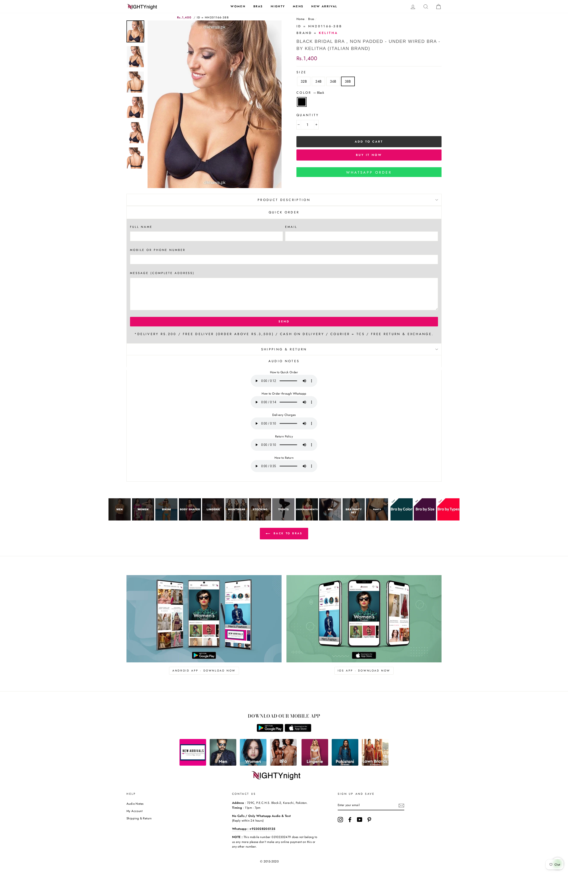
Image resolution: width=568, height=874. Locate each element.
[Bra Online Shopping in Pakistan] (330, 519)
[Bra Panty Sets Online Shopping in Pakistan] (354, 519)
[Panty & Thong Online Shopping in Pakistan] (377, 519)
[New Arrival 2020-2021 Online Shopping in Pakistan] (192, 764)
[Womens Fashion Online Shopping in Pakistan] (253, 764)
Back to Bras (287, 533)
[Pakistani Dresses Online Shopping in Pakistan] (345, 764)
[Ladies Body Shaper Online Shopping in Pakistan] (190, 519)
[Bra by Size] (425, 519)
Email (291, 227)
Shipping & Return (284, 349)
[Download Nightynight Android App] (270, 730)
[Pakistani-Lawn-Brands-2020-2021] (375, 764)
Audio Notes (134, 803)
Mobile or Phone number (157, 250)
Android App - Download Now (204, 671)
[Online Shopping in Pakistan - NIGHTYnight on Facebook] (350, 819)
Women (238, 6)
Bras (258, 6)
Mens (298, 6)
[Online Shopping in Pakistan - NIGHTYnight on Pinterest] (369, 819)
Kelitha (328, 33)
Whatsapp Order (369, 172)
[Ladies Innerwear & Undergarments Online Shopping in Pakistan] (307, 519)
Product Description (284, 200)
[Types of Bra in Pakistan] (283, 764)
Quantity (307, 115)
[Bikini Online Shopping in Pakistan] (166, 519)
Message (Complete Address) (162, 273)
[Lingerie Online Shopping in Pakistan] (315, 764)
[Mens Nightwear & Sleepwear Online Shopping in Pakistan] (119, 519)
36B (333, 81)
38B (348, 81)
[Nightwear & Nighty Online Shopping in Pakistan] (236, 519)
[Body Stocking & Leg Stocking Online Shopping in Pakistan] (260, 519)
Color (310, 92)
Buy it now (369, 155)
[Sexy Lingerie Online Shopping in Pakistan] (213, 519)
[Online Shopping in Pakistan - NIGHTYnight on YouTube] (359, 819)
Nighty (278, 6)
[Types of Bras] (448, 519)
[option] (215, 104)
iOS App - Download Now (364, 671)
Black (301, 101)
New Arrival (324, 6)
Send (284, 321)
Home (300, 19)
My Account (134, 811)
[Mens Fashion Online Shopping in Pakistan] (223, 764)
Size (301, 72)
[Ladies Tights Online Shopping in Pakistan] (283, 519)
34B (318, 81)
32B (304, 81)
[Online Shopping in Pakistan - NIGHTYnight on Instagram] (340, 819)
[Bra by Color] (401, 519)
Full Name (141, 227)
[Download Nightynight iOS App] (298, 730)
